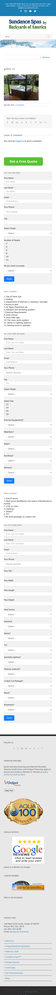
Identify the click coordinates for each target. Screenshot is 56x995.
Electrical (8, 621)
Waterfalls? (9, 431)
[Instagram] (18, 748)
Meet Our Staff (11, 951)
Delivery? (8, 467)
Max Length (9, 590)
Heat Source (9, 609)
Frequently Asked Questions (17, 946)
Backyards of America (19, 931)
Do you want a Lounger (14, 265)
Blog (7, 978)
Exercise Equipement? (13, 420)
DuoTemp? (8, 455)
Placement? (9, 704)
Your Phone (9, 207)
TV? (5, 645)
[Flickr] (30, 748)
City (5, 218)
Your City (8, 570)
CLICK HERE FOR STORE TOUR (15, 4)
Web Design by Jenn (31, 992)
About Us (9, 940)
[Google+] (38, 748)
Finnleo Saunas (12, 962)
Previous (46, 57)
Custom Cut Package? (13, 681)
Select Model (10, 228)
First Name (8, 178)
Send (9, 279)
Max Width (8, 580)
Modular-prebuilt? (12, 669)
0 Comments (20, 105)
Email (6, 197)
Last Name (8, 187)
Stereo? (7, 633)
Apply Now (9, 790)
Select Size (9, 401)
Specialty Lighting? (12, 657)
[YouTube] (22, 748)
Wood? (7, 692)
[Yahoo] (42, 748)
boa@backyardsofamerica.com (28, 8)
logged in (19, 141)
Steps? (7, 443)
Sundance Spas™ (13, 957)
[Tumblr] (34, 748)
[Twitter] (26, 748)
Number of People (12, 240)
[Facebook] (14, 748)
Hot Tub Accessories (14, 973)
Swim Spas (10, 967)
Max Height (9, 599)
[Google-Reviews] (28, 850)
